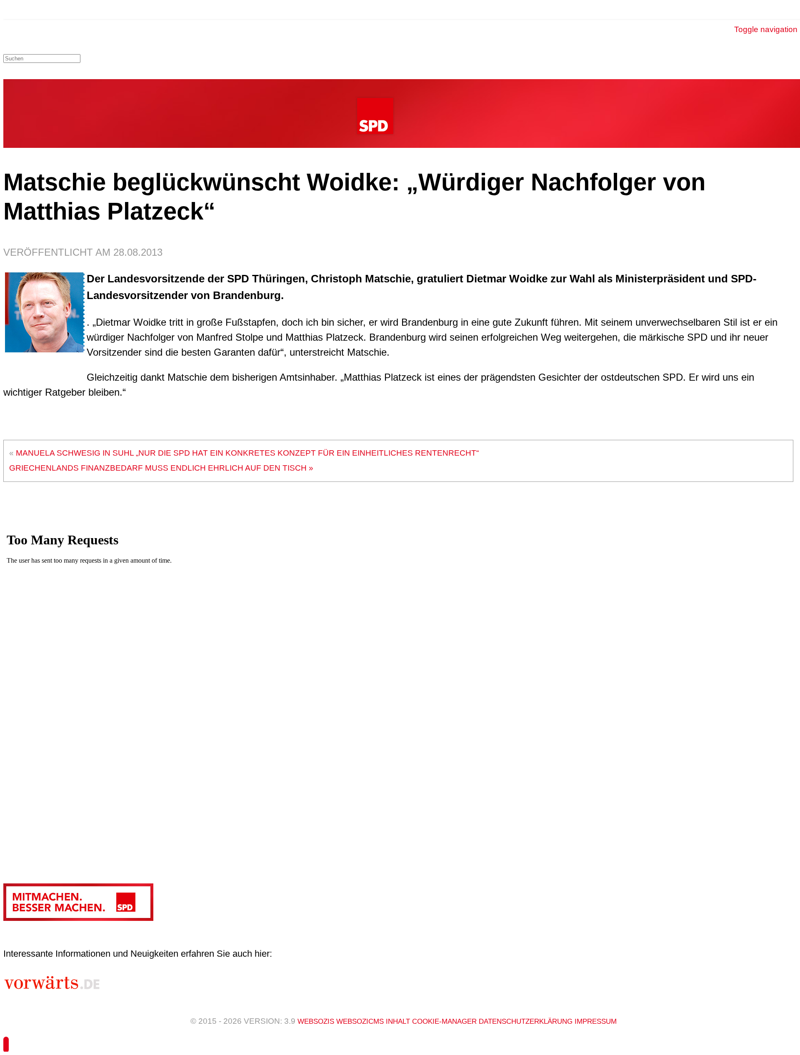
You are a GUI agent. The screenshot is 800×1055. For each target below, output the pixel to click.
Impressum (596, 1021)
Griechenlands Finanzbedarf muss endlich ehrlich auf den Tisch (158, 468)
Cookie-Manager (445, 1021)
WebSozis (316, 1021)
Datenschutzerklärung (527, 1021)
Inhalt (399, 1021)
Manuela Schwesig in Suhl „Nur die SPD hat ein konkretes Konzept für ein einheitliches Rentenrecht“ (247, 453)
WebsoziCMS (361, 1021)
